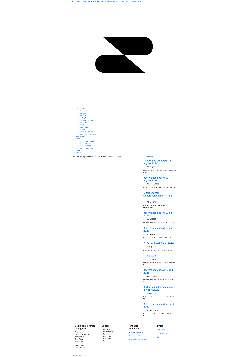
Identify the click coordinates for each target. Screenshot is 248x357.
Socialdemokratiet (162, 329)
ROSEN (78, 153)
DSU (157, 337)
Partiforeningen (81, 108)
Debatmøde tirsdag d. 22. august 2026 (157, 162)
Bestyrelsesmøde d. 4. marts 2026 (159, 305)
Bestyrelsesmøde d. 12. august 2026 (156, 179)
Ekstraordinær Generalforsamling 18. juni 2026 (157, 195)
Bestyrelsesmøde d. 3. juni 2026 (157, 214)
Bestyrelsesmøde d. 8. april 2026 (158, 271)
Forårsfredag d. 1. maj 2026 (158, 243)
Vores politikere (81, 122)
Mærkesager (80, 136)
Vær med (79, 139)
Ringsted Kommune (136, 332)
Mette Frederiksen (162, 333)
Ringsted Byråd (134, 336)
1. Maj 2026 (149, 255)
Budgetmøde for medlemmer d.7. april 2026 (159, 288)
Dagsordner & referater (137, 340)
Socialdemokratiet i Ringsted (130, 1)
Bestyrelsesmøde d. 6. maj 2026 (158, 229)
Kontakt (78, 150)
